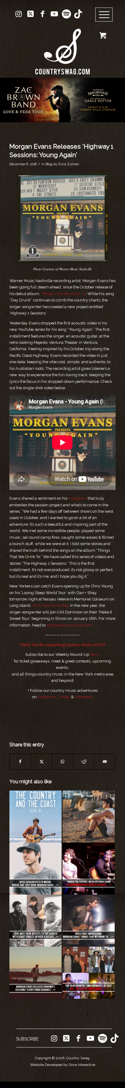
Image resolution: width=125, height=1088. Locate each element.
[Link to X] (30, 13)
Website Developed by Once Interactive (62, 1065)
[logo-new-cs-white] (62, 47)
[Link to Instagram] (19, 13)
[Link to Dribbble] (78, 13)
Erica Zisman (68, 164)
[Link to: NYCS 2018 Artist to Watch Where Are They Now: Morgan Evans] (35, 869)
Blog (49, 164)
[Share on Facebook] (20, 761)
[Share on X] (41, 761)
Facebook (83, 697)
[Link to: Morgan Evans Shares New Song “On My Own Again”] (88, 817)
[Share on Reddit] (83, 761)
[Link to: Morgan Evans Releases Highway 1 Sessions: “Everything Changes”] (35, 973)
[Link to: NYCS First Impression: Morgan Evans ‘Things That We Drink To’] (88, 921)
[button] (62, 100)
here (94, 654)
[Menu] (104, 15)
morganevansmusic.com (69, 625)
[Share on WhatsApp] (62, 761)
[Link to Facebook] (42, 13)
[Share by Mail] (104, 761)
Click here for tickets (50, 605)
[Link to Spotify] (66, 13)
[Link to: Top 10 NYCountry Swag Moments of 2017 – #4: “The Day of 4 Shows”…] (88, 973)
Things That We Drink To (63, 293)
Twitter (64, 697)
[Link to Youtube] (54, 13)
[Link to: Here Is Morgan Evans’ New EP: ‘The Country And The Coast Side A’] (35, 817)
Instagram (77, 498)
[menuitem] (106, 15)
